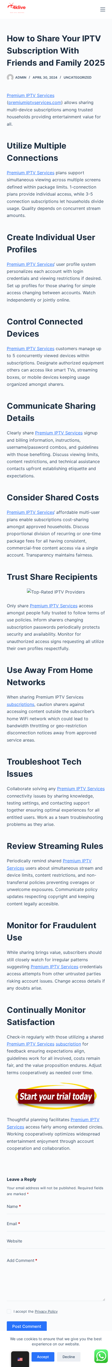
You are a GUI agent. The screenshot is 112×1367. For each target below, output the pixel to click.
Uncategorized (78, 77)
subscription (68, 1044)
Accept (43, 1357)
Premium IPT (84, 1119)
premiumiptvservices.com (34, 102)
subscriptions (20, 704)
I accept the (36, 1311)
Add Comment (22, 1260)
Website (14, 1241)
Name (14, 1206)
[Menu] (102, 9)
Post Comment (26, 1326)
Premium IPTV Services (30, 95)
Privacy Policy (46, 1311)
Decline (69, 1357)
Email (13, 1223)
